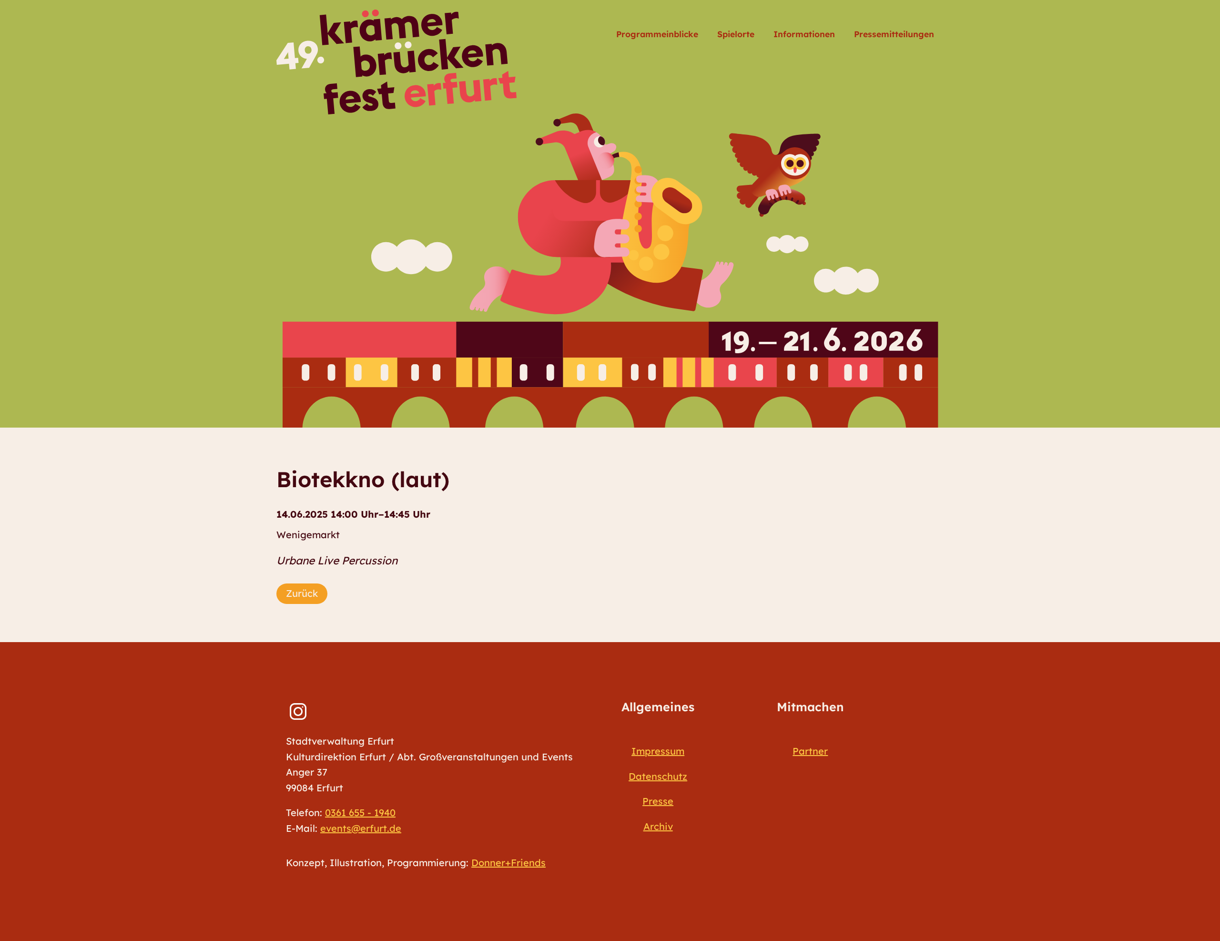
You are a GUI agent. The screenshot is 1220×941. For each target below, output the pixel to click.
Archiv (658, 826)
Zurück (302, 593)
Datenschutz (658, 776)
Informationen (804, 34)
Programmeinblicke (657, 34)
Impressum (657, 751)
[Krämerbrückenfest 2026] (396, 62)
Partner (810, 751)
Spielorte (735, 34)
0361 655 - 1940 (360, 812)
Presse (657, 801)
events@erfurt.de (360, 828)
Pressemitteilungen (894, 34)
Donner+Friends (508, 863)
